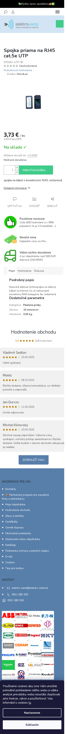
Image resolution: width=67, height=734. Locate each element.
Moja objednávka (15, 504)
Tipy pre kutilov (14, 568)
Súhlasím (32, 725)
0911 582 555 (20, 594)
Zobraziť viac (34, 460)
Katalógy (10, 545)
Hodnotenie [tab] (24, 271)
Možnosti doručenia (15, 160)
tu (29, 703)
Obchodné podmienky (18, 533)
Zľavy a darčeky (14, 516)
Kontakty (10, 489)
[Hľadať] (5, 12)
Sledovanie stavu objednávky (22, 539)
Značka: (17, 74)
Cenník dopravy (14, 527)
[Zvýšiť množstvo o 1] (17, 168)
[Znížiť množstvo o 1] (17, 172)
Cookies (10, 562)
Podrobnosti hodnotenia (18, 70)
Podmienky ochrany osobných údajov (27, 551)
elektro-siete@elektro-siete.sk (30, 588)
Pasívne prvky (32, 305)
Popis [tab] (12, 271)
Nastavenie (32, 713)
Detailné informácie (15, 188)
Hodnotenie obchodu (33, 332)
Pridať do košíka (34, 170)
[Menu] (57, 12)
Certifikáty (11, 521)
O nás (8, 556)
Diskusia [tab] (39, 271)
